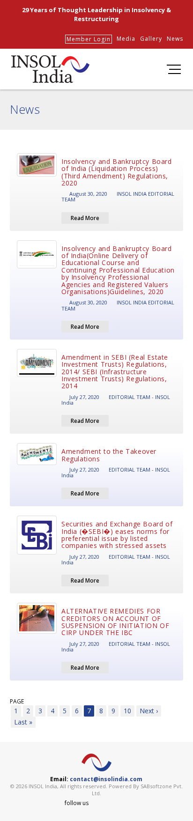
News (175, 39)
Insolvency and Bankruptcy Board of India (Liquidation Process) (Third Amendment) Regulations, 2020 (116, 172)
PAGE (17, 701)
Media (126, 39)
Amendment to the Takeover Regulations (108, 455)
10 (127, 710)
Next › (149, 710)
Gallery (151, 39)
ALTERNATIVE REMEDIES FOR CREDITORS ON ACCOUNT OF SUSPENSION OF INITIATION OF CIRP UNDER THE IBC (115, 622)
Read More (85, 218)
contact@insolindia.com (106, 779)
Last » (23, 721)
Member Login (89, 39)
